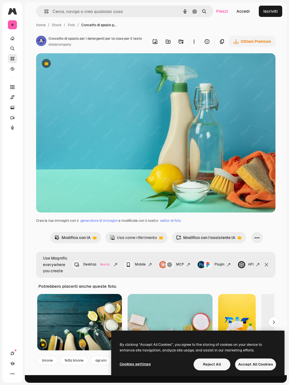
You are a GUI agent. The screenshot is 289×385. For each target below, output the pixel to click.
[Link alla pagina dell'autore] (41, 42)
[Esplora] (12, 68)
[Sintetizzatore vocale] (12, 127)
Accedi (243, 11)
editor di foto (170, 220)
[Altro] (12, 373)
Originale (73, 64)
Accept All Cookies (255, 364)
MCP (180, 264)
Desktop (96, 264)
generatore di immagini (99, 220)
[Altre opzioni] (194, 41)
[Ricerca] (12, 48)
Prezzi (222, 11)
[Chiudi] (266, 264)
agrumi (101, 360)
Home (41, 25)
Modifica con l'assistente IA (205, 239)
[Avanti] (274, 322)
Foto (71, 25)
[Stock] (12, 58)
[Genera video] (12, 117)
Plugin (219, 264)
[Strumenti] (12, 87)
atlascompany (60, 44)
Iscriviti (270, 11)
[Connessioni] (12, 353)
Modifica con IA (72, 239)
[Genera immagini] (12, 107)
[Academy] (12, 363)
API (250, 264)
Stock (57, 25)
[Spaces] (12, 97)
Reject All (212, 364)
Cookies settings (135, 364)
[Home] (12, 38)
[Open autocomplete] (44, 11)
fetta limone (74, 360)
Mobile (140, 264)
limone (47, 360)
